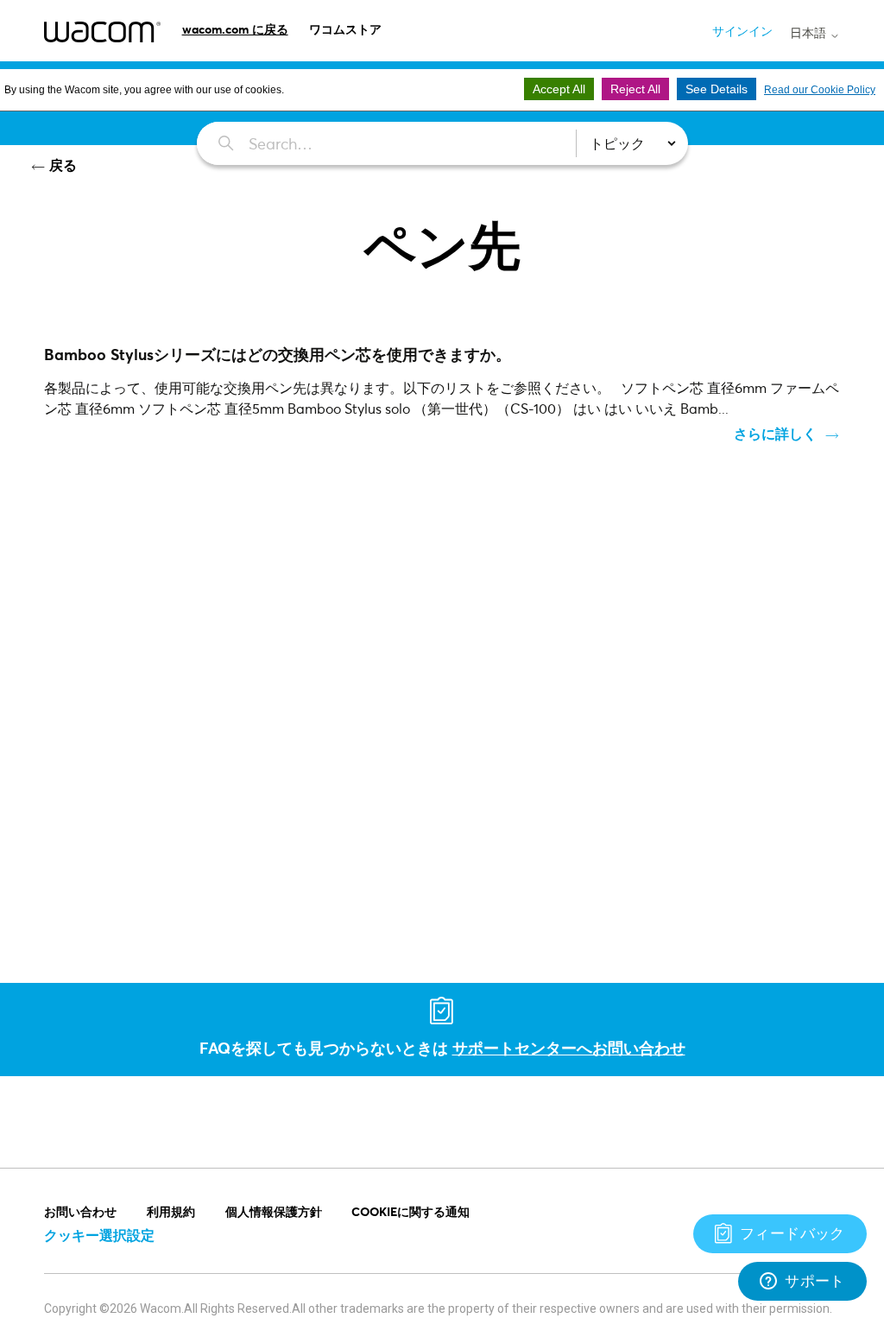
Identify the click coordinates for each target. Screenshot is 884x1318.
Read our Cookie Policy (819, 90)
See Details (716, 89)
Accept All (559, 89)
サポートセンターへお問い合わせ (568, 1047)
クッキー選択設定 (99, 1235)
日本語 (810, 33)
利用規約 (171, 1211)
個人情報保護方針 (273, 1211)
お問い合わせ (80, 1211)
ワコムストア (345, 29)
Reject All (635, 89)
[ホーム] (102, 32)
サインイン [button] (742, 30)
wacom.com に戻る (235, 29)
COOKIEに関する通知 (410, 1211)
